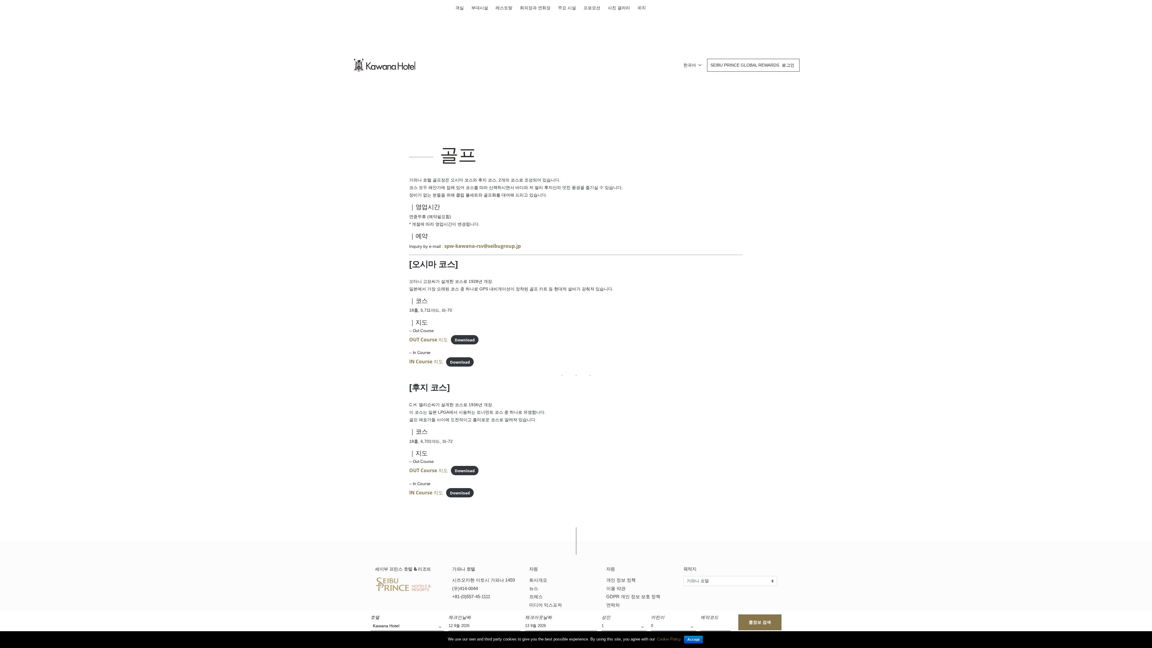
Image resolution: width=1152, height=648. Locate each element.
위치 (642, 7)
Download (465, 340)
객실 (459, 7)
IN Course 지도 (426, 361)
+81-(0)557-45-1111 (471, 596)
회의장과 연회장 (535, 7)
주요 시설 (567, 7)
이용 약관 (616, 588)
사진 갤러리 (619, 7)
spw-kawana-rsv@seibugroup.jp (482, 246)
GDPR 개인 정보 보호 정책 (633, 596)
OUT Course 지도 (428, 339)
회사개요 (538, 580)
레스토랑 (504, 7)
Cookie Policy (669, 639)
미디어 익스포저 (545, 605)
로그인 (788, 65)
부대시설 (479, 7)
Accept (693, 640)
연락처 (613, 605)
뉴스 (533, 588)
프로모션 (592, 7)
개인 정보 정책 (621, 580)
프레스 (536, 596)
